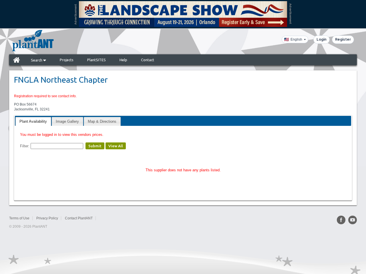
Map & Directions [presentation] (102, 121)
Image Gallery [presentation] (67, 121)
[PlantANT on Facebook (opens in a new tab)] (341, 220)
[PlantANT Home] (33, 40)
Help (123, 60)
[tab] (33, 121)
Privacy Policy (47, 218)
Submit (95, 146)
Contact (147, 60)
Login (322, 39)
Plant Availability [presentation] (33, 121)
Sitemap (106, 218)
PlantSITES (96, 60)
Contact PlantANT (79, 218)
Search (37, 60)
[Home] (16, 59)
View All (115, 146)
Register (343, 39)
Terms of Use (19, 218)
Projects (66, 60)
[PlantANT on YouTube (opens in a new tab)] (352, 220)
